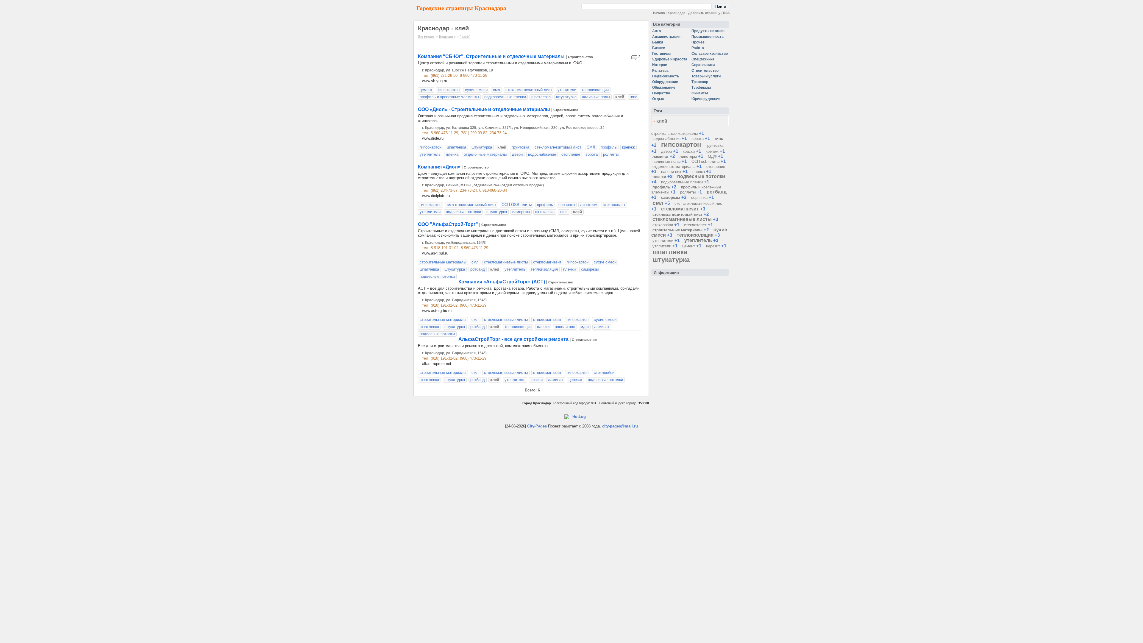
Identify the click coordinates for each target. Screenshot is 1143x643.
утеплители (430, 212)
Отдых (658, 99)
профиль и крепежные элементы (449, 97)
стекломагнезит (547, 262)
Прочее (698, 42)
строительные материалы (443, 319)
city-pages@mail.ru (620, 426)
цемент (426, 90)
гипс (633, 97)
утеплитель (430, 154)
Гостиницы (661, 53)
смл (496, 90)
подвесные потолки (463, 212)
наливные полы (596, 97)
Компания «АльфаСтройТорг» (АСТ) (501, 281)
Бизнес (658, 48)
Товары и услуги (706, 76)
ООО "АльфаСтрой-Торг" (448, 224)
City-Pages (537, 426)
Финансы (699, 93)
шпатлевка (541, 97)
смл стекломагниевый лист (471, 204)
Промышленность (707, 37)
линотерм (588, 204)
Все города (426, 36)
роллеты (611, 154)
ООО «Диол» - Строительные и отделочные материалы (484, 109)
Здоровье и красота (669, 59)
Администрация (666, 37)
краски (537, 379)
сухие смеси (476, 90)
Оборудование (665, 82)
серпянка (566, 204)
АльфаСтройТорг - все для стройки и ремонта (513, 339)
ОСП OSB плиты (517, 204)
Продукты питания (707, 31)
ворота (591, 154)
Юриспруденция (705, 99)
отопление (570, 154)
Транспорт (700, 82)
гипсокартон (449, 90)
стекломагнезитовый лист (528, 90)
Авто (656, 31)
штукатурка (566, 97)
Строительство (580, 57)
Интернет (660, 65)
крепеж (628, 147)
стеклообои (604, 372)
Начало (659, 13)
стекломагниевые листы (506, 262)
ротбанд (477, 269)
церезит (576, 379)
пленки (569, 269)
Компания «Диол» (439, 166)
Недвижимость (665, 76)
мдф (584, 326)
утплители (567, 90)
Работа (697, 48)
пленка (452, 154)
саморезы (521, 212)
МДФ (712, 156)
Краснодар (677, 13)
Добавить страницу (704, 13)
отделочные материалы (485, 154)
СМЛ (591, 147)
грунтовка (520, 147)
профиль (609, 147)
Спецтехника (702, 59)
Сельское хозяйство (709, 53)
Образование (663, 87)
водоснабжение (542, 154)
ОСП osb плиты (705, 161)
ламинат (601, 326)
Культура (660, 70)
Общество (661, 93)
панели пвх (565, 326)
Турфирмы (701, 87)
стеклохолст (614, 204)
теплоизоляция (595, 90)
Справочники (703, 65)
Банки (657, 42)
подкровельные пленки (505, 97)
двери (517, 154)
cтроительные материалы (443, 262)
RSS (726, 13)
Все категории (666, 24)
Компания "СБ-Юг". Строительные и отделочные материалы (491, 56)
